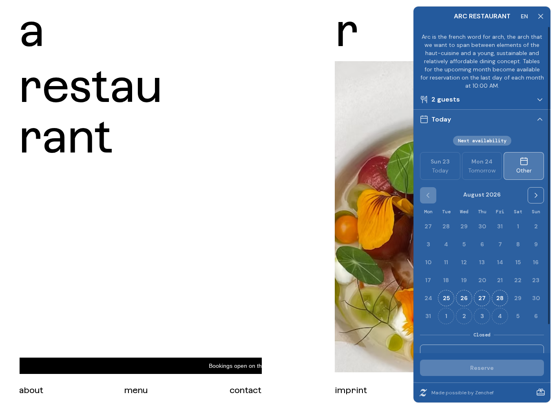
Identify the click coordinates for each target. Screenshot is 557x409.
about (31, 390)
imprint (351, 390)
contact (245, 390)
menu (136, 390)
